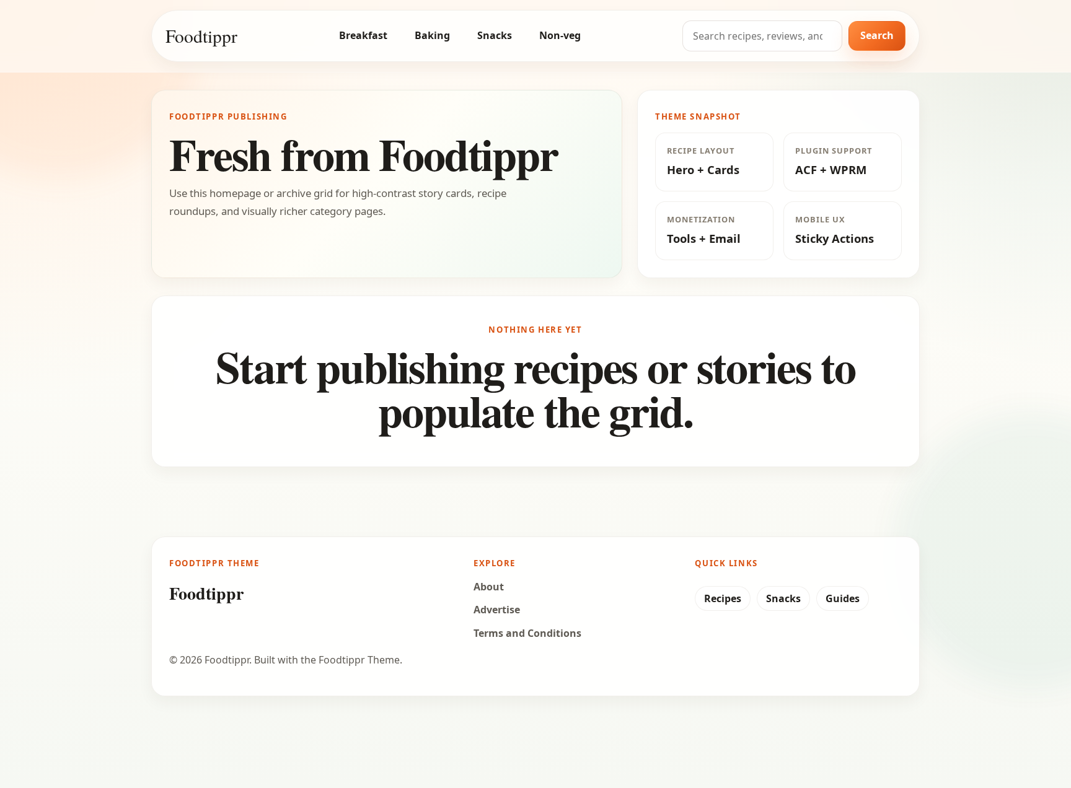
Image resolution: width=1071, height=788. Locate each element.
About (489, 586)
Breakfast (363, 35)
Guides (843, 598)
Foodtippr (201, 36)
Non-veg (560, 35)
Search (877, 35)
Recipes (722, 598)
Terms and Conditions (527, 633)
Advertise (497, 609)
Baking (432, 35)
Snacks (494, 35)
